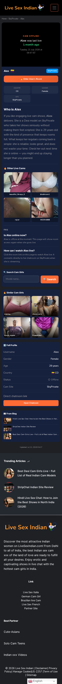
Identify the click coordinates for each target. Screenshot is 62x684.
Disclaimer (41, 668)
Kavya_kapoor (9, 335)
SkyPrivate (13, 18)
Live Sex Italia (31, 592)
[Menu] (54, 8)
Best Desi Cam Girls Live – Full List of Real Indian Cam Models (36, 434)
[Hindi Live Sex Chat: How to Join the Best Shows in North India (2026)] (9, 502)
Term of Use (50, 671)
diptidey (7, 314)
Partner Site (31, 608)
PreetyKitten (37, 335)
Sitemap (32, 675)
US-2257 (37, 671)
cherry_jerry (37, 314)
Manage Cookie (22, 671)
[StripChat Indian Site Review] (9, 487)
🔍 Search (49, 279)
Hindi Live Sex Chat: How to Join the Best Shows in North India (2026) (36, 419)
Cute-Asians (12, 631)
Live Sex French (31, 604)
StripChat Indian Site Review (24, 427)
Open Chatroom (31, 403)
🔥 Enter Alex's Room (31, 79)
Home (4, 18)
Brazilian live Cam (31, 600)
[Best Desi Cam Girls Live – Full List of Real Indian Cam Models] (9, 473)
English (37, 681)
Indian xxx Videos (15, 654)
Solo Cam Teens (14, 643)
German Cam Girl (31, 596)
